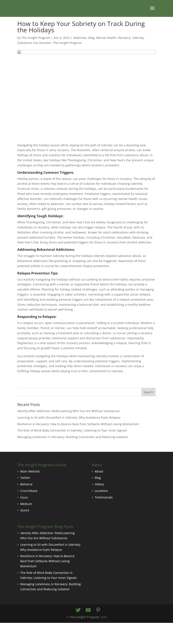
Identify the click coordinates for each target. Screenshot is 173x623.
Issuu (24, 497)
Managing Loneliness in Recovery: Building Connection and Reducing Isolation (72, 437)
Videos (99, 484)
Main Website (30, 471)
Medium (26, 504)
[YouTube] (88, 610)
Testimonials (104, 497)
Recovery (124, 38)
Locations (101, 491)
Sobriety (138, 38)
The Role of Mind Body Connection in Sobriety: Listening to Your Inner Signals (72, 430)
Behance (26, 484)
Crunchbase (28, 491)
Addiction (80, 38)
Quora (24, 510)
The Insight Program (36, 38)
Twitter (25, 478)
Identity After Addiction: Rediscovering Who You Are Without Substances (68, 411)
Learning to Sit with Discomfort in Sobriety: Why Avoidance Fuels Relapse (68, 417)
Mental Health (106, 38)
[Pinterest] (98, 610)
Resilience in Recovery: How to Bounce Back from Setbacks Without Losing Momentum (78, 424)
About (99, 471)
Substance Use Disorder (34, 43)
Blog (91, 38)
